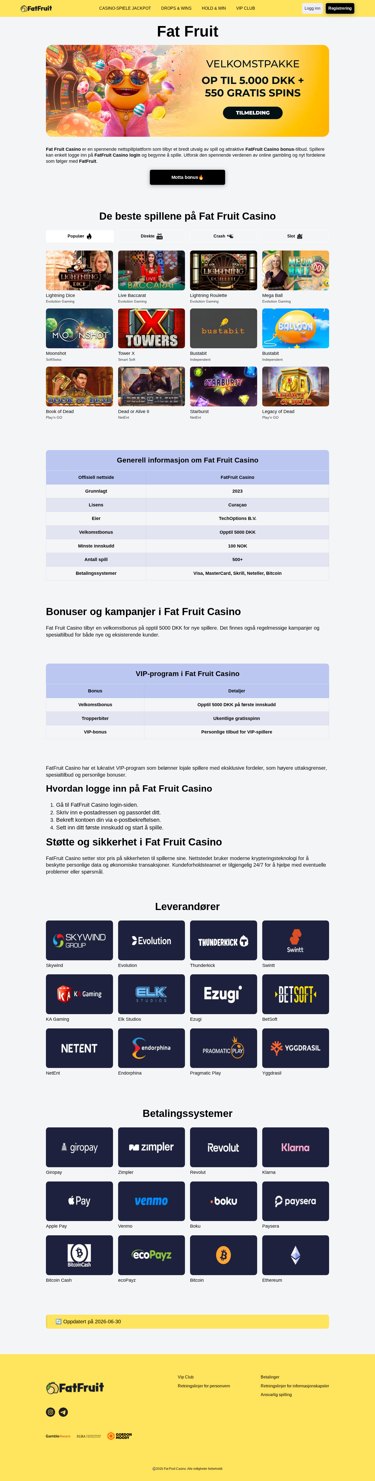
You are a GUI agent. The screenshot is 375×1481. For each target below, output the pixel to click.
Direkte (148, 236)
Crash (219, 236)
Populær (76, 236)
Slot (291, 236)
